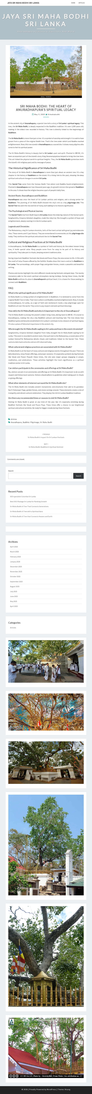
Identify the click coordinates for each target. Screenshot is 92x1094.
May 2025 (13, 601)
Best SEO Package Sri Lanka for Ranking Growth (28, 501)
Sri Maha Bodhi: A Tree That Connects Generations (29, 506)
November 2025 (16, 571)
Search (10, 471)
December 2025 (16, 566)
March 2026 (14, 551)
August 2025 (14, 586)
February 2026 (15, 557)
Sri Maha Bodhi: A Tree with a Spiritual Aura (26, 511)
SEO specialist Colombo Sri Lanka (23, 496)
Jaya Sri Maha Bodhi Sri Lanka (23, 2)
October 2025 (15, 576)
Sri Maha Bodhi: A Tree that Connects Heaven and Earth (31, 516)
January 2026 (15, 561)
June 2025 (14, 596)
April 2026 (14, 547)
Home (73, 3)
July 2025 (13, 591)
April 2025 (14, 606)
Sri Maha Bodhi (46, 422)
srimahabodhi (54, 114)
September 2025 (16, 581)
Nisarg (67, 1089)
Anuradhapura (16, 422)
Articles (82, 3)
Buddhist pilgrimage (31, 422)
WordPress (51, 1089)
